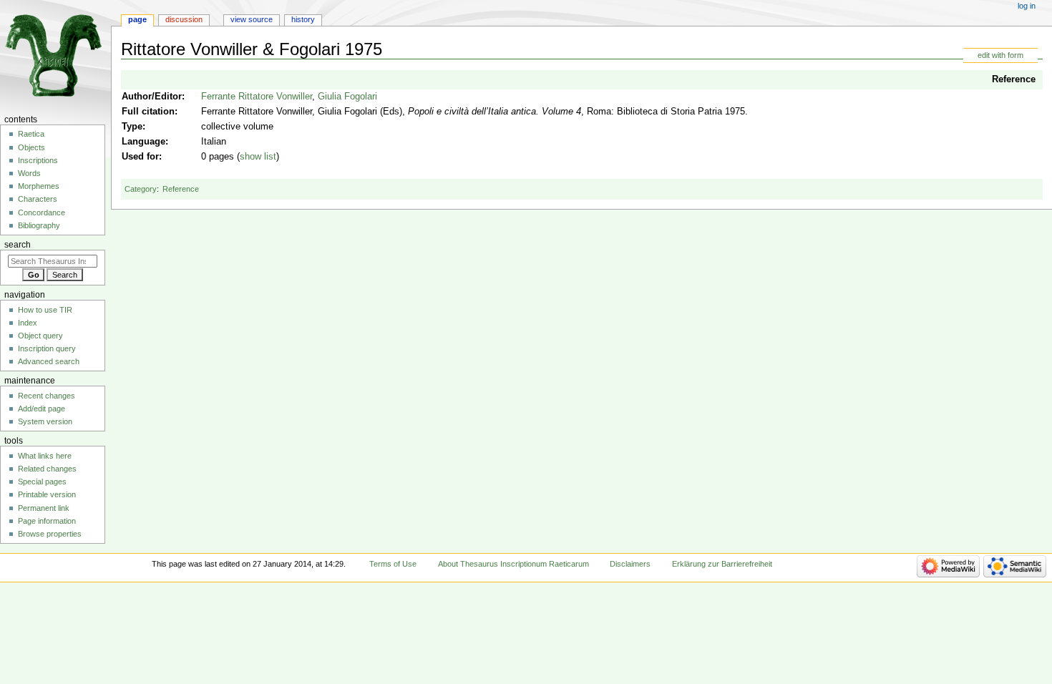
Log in (1027, 5)
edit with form (1000, 55)
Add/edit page (41, 408)
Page (137, 19)
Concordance (41, 212)
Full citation (148, 112)
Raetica (31, 134)
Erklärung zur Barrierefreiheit (722, 564)
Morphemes (38, 186)
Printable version (47, 494)
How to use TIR (45, 310)
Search (17, 244)
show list (258, 157)
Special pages (42, 481)
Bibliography (39, 225)
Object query (40, 335)
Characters (37, 199)
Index (27, 322)
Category (141, 189)
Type (132, 127)
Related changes (47, 468)
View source (251, 19)
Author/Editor (152, 97)
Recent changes (46, 395)
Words (29, 173)
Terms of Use (393, 564)
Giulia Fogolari (347, 97)
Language (143, 142)
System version (45, 421)
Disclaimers (630, 564)
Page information (47, 521)
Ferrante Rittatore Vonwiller (256, 97)
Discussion (184, 19)
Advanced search (48, 361)
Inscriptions (38, 160)
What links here (45, 455)
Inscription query (47, 348)
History (303, 19)
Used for (140, 157)
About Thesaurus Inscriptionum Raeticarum (513, 564)
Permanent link (43, 508)
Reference (1014, 79)
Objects (31, 147)
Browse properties (50, 533)
